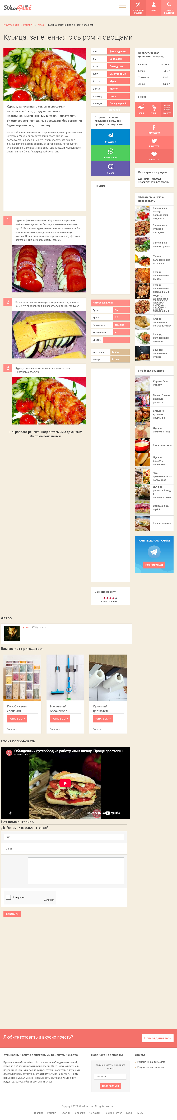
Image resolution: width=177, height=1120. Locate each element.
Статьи (66, 1113)
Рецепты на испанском (150, 1067)
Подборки (79, 1113)
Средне (119, 325)
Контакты (94, 1113)
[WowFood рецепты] (17, 8)
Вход (129, 1113)
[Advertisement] (44, 180)
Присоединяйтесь (157, 1038)
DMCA (139, 1113)
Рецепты (52, 1113)
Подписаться (154, 565)
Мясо (115, 352)
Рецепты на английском (151, 1062)
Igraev (115, 359)
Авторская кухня (103, 302)
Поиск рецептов (113, 1113)
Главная (38, 1113)
